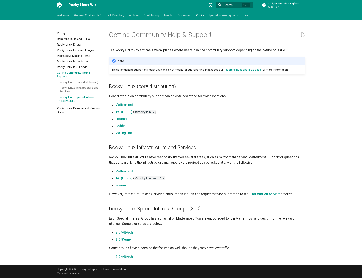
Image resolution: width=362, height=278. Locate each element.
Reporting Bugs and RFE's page (242, 69)
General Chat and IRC (87, 15)
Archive (134, 15)
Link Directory (115, 15)
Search (228, 5)
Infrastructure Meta (265, 194)
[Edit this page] (302, 34)
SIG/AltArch (124, 232)
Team (246, 15)
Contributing (151, 15)
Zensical (75, 273)
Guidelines (184, 15)
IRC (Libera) (123, 112)
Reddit (120, 126)
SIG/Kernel (123, 239)
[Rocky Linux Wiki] (59, 5)
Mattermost (124, 105)
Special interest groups (223, 15)
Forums (121, 119)
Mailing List (123, 133)
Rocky (200, 15)
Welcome (63, 15)
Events (168, 15)
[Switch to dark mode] (211, 5)
